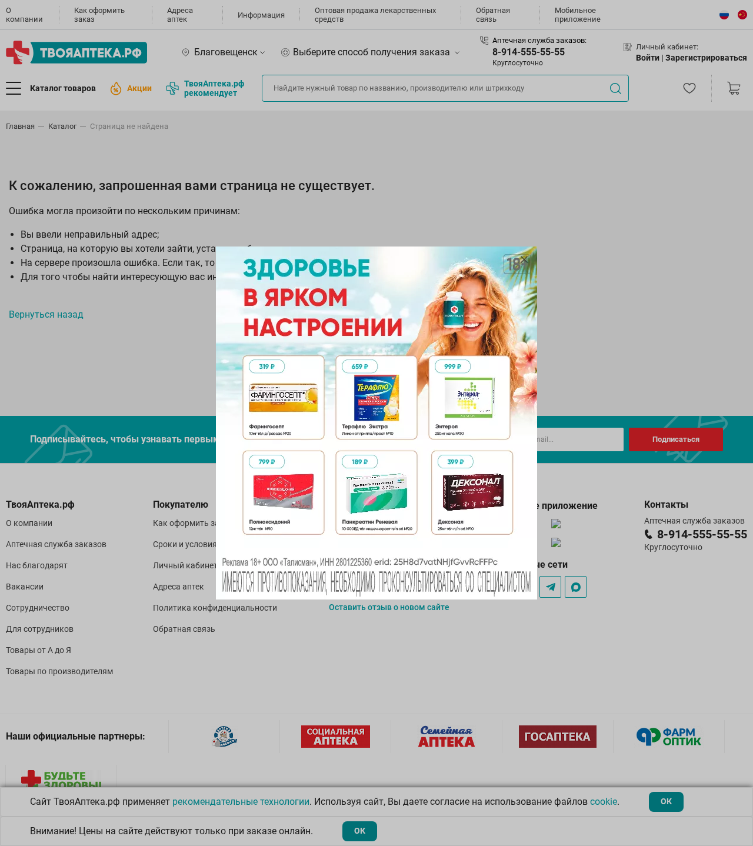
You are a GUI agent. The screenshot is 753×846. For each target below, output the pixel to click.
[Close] (524, 259)
